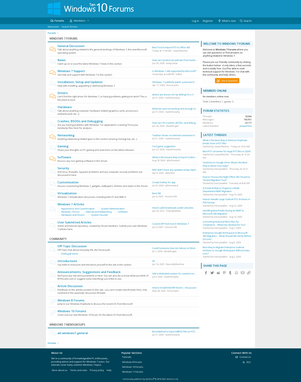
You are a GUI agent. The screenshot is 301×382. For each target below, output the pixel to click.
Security (63, 168)
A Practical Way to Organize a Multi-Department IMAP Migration (221, 189)
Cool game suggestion (164, 146)
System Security (99, 214)
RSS (248, 362)
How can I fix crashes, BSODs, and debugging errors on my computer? (189, 122)
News (61, 60)
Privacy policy (97, 370)
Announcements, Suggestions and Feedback (89, 272)
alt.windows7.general (72, 333)
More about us (59, 370)
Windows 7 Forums (63, 38)
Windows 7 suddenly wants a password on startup (179, 82)
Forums (59, 20)
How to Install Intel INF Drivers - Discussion (174, 287)
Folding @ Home (69, 253)
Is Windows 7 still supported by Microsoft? (174, 71)
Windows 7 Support (71, 71)
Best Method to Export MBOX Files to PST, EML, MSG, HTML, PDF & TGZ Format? (193, 331)
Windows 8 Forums (70, 300)
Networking (66, 135)
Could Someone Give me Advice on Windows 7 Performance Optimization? (191, 248)
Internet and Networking (98, 211)
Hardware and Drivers (73, 214)
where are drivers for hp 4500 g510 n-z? (173, 94)
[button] (88, 20)
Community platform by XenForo (151, 379)
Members (79, 20)
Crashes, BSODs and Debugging (80, 121)
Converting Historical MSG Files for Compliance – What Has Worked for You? (224, 223)
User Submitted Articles (74, 222)
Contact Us (245, 356)
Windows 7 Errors (70, 211)
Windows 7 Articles (70, 204)
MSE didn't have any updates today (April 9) (175, 169)
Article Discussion (70, 286)
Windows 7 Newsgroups (67, 324)
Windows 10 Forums (71, 311)
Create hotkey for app (164, 182)
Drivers (62, 93)
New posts (53, 26)
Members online (215, 91)
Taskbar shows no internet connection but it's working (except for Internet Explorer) (196, 135)
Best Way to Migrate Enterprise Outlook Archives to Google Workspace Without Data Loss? (226, 250)
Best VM (156, 193)
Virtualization (67, 193)
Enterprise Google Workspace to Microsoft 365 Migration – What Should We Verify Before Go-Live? (227, 236)
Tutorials (126, 356)
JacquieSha (246, 125)
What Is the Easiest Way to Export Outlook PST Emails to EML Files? (187, 157)
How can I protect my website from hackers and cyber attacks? (185, 60)
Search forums (69, 26)
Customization (68, 182)
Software (64, 157)
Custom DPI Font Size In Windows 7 (170, 223)
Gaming (62, 146)
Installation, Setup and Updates (80, 82)
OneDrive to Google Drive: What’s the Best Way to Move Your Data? (225, 164)
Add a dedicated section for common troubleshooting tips (182, 273)
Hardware (64, 107)
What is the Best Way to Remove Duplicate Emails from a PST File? (225, 142)
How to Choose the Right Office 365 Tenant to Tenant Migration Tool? (226, 178)
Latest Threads (215, 135)
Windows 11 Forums (132, 371)
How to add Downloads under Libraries (173, 207)
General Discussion (70, 46)
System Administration (113, 208)
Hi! (153, 261)
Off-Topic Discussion (72, 246)
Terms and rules (78, 370)
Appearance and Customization (78, 208)
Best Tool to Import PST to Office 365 (171, 47)
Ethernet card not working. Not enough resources (178, 108)
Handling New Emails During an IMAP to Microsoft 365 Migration (223, 212)
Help (109, 370)
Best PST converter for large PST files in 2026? (227, 151)
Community (58, 239)
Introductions (67, 261)
